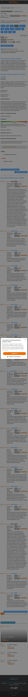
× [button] (25, 339)
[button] (14, 356)
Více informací (5, 350)
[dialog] (14, 348)
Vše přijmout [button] (14, 353)
